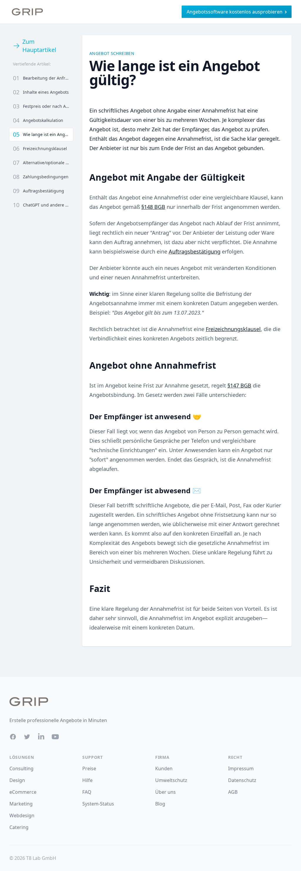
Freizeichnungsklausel (233, 329)
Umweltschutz (171, 780)
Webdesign (21, 815)
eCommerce (22, 792)
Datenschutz (242, 780)
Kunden (164, 768)
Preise (89, 768)
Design (17, 780)
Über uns (165, 792)
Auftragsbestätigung (194, 251)
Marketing (21, 803)
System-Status (98, 803)
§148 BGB (153, 206)
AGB (233, 792)
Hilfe (87, 780)
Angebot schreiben (111, 53)
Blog (160, 803)
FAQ (86, 792)
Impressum (241, 768)
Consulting (21, 768)
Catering (19, 827)
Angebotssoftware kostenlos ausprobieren (234, 12)
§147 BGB (239, 385)
